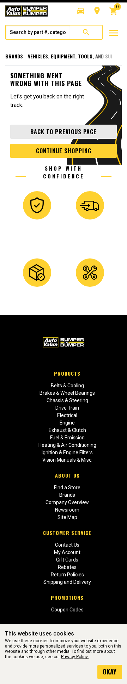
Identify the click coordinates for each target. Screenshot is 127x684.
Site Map (67, 517)
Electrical (67, 415)
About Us (67, 475)
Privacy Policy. (75, 656)
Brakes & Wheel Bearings (67, 393)
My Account (67, 552)
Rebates (67, 567)
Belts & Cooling (67, 385)
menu (113, 33)
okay (109, 671)
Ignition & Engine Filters (67, 452)
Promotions (67, 597)
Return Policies (67, 574)
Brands (14, 56)
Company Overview (67, 502)
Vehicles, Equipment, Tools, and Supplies (77, 56)
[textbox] (38, 32)
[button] (80, 11)
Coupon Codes (67, 609)
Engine (67, 423)
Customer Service (67, 532)
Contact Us (67, 545)
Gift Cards (67, 560)
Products (67, 373)
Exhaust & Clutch (67, 430)
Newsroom (67, 510)
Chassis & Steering (67, 400)
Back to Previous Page (63, 131)
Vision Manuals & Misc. (67, 460)
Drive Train (67, 408)
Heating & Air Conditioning (67, 445)
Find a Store (67, 487)
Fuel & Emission (67, 437)
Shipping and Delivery (67, 582)
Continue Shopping (63, 151)
